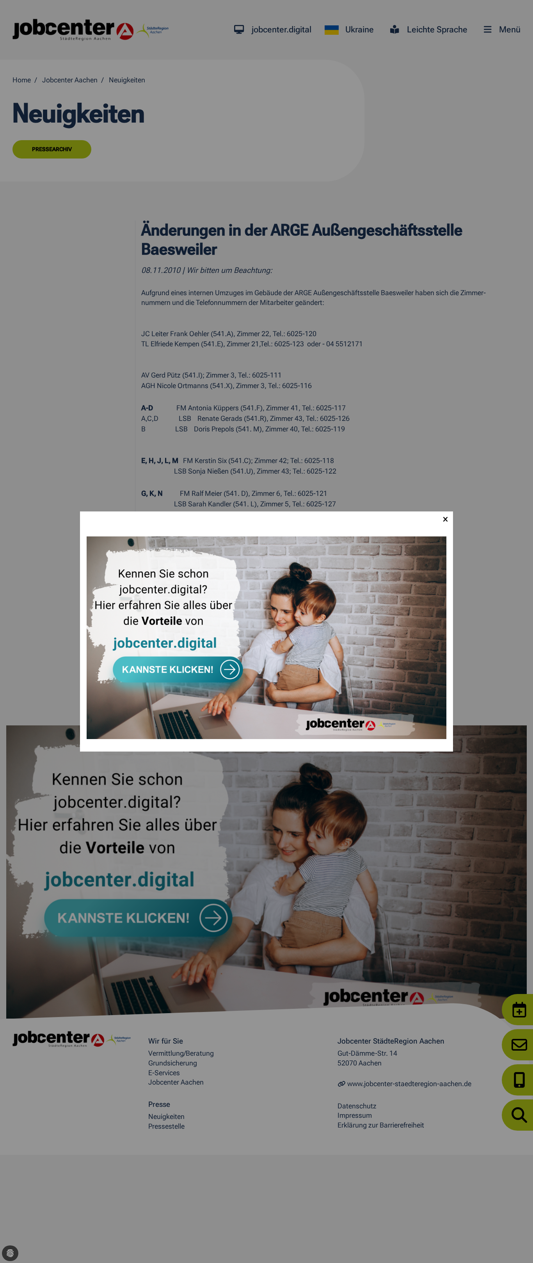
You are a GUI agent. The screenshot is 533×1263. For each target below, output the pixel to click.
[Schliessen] (445, 519)
